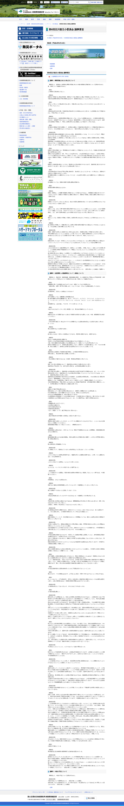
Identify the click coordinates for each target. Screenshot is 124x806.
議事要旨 (52, 66)
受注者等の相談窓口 (25, 128)
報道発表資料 (23, 135)
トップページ (22, 24)
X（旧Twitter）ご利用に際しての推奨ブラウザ (31, 62)
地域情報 (57, 19)
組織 (21, 85)
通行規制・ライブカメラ (32, 33)
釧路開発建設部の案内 (63, 799)
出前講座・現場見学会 (25, 137)
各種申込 (22, 139)
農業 (50, 19)
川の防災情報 (32, 38)
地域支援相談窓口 (24, 121)
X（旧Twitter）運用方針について (55, 792)
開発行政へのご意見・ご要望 (27, 126)
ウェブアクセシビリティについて (73, 792)
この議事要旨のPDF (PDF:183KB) (59, 76)
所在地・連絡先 (24, 87)
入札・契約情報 (24, 99)
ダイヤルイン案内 (50, 799)
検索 (89, 2)
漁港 (44, 19)
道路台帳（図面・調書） (26, 119)
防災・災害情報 (27, 28)
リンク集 (65, 2)
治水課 (28, 24)
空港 (38, 19)
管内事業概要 (23, 92)
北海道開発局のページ (99, 12)
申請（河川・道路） (69, 19)
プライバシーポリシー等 (38, 792)
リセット (47, 2)
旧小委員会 (55, 24)
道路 (26, 19)
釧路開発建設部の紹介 (25, 83)
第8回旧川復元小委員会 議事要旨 (74, 38)
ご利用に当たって (88, 792)
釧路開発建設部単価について (27, 106)
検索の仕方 (99, 2)
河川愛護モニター (24, 117)
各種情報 (22, 142)
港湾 (32, 19)
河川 (20, 19)
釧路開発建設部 (39, 12)
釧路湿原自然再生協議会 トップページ (41, 24)
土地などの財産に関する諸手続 (28, 115)
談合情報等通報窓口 (25, 123)
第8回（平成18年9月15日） (56, 38)
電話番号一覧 (23, 89)
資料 (51, 68)
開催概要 (52, 64)
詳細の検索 (93, 2)
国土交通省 (90, 798)
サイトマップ (56, 2)
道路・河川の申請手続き (26, 112)
